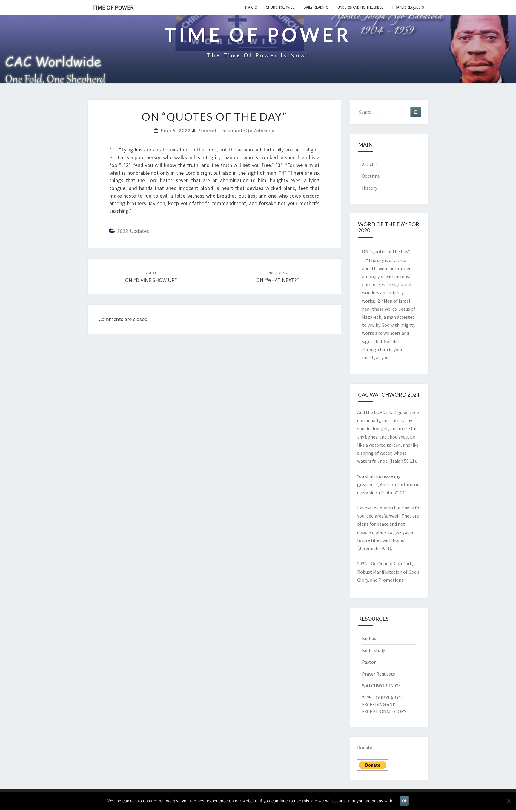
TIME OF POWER (113, 7)
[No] (509, 801)
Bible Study (373, 650)
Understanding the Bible (360, 7)
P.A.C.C (251, 7)
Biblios (369, 638)
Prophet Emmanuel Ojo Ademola (236, 130)
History (369, 188)
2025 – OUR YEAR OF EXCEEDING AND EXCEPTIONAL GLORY (384, 704)
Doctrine (371, 176)
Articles (370, 164)
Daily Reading (316, 7)
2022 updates (133, 230)
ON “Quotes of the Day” (386, 251)
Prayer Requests (408, 7)
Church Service (280, 7)
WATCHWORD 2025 (381, 686)
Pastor (369, 662)
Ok (404, 800)
